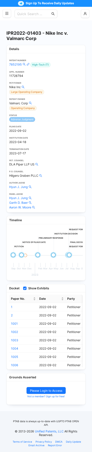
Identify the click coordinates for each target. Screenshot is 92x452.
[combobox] (33, 13)
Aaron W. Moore (20, 207)
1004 (14, 348)
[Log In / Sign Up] (85, 13)
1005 (14, 357)
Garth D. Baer (18, 202)
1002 (14, 332)
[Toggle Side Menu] (7, 13)
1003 (14, 340)
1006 (14, 365)
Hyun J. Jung (18, 187)
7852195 (15, 64)
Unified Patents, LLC (49, 431)
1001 (14, 323)
